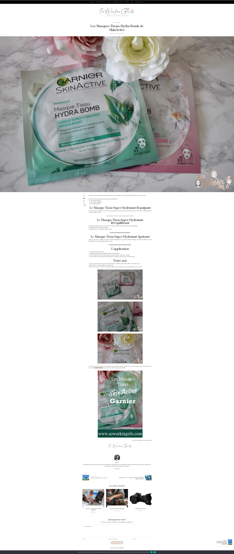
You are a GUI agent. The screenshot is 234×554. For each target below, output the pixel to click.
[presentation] (85, 500)
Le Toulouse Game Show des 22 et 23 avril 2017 (221, 543)
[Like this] (83, 205)
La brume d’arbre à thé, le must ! (140, 508)
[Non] (232, 552)
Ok (151, 552)
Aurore (117, 462)
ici (124, 367)
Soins (114, 22)
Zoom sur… (118, 22)
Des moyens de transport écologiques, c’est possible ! (117, 509)
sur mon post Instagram (98, 367)
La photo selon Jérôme (93, 508)
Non (154, 552)
